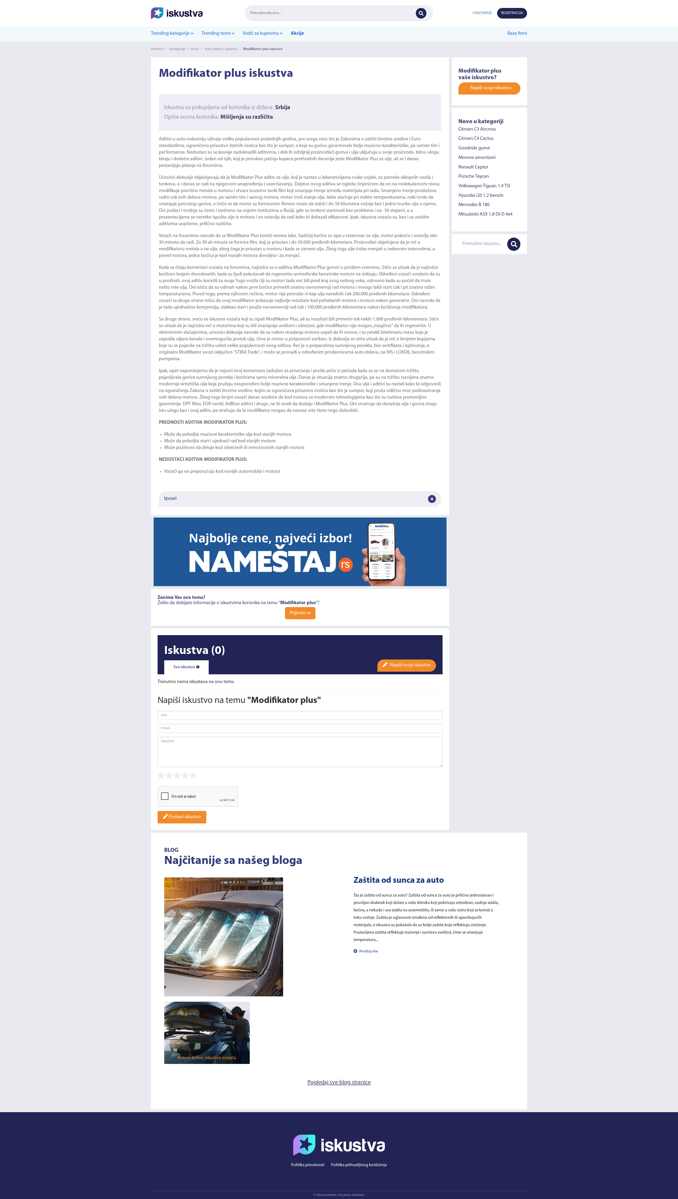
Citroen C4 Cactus (475, 138)
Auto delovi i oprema (221, 49)
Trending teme (217, 33)
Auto (195, 49)
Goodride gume (474, 148)
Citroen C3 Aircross (477, 129)
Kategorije (177, 49)
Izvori (170, 498)
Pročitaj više (368, 951)
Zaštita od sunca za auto (399, 880)
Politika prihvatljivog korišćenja (359, 1165)
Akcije (297, 33)
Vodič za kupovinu (261, 33)
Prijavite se (300, 613)
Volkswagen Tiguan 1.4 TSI (484, 186)
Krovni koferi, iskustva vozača (207, 1058)
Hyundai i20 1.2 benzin (480, 195)
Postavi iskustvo (184, 817)
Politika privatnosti (307, 1165)
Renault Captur (473, 167)
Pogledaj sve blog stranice (339, 1083)
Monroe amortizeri (477, 157)
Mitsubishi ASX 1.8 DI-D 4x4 (485, 214)
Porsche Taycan (473, 176)
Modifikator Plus (362, 159)
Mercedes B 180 (473, 205)
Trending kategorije (171, 33)
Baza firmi (517, 33)
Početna (157, 49)
